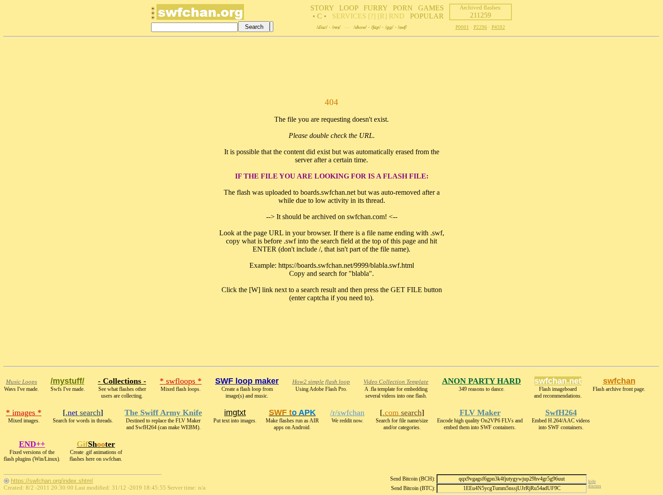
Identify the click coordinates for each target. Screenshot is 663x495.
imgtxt (235, 412)
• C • (320, 16)
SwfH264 (561, 412)
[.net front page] (153, 16)
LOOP (348, 8)
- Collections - (122, 380)
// (322, 27)
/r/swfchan (347, 412)
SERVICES (349, 16)
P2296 (480, 27)
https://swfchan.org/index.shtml (52, 480)
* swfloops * (181, 380)
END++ (32, 444)
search (83, 412)
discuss (594, 486)
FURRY (375, 8)
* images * (23, 412)
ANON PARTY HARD (481, 380)
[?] (372, 16)
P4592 (498, 27)
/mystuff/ (67, 380)
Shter (96, 444)
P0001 (462, 27)
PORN (403, 8)
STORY (322, 8)
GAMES (431, 8)
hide (592, 481)
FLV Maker (480, 412)
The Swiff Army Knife (163, 412)
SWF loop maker (247, 380)
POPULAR (427, 16)
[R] (382, 16)
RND (397, 16)
